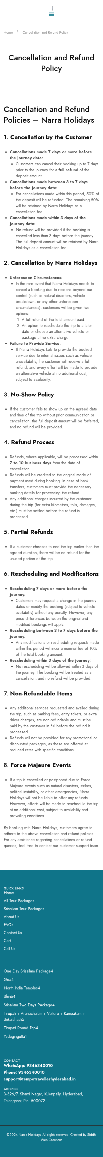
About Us (11, 917)
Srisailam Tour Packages (24, 909)
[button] (52, 14)
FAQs (8, 925)
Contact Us (13, 933)
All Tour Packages (19, 901)
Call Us (9, 949)
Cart (7, 941)
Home (9, 893)
